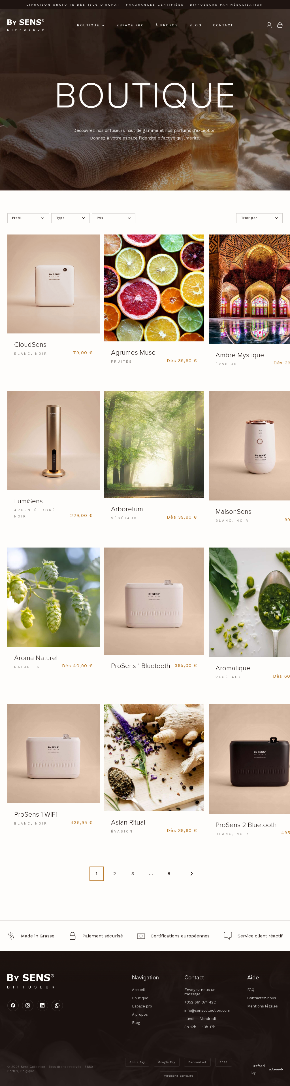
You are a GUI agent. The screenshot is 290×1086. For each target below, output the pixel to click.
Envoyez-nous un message (200, 992)
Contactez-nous (261, 998)
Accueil (138, 990)
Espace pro (130, 25)
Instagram (27, 1005)
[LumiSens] (53, 458)
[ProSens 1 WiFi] (53, 769)
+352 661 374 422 (200, 1002)
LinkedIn (42, 1005)
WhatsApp (57, 1005)
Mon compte (269, 25)
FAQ (250, 990)
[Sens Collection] (25, 25)
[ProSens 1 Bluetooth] (154, 612)
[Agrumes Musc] (154, 303)
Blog (195, 25)
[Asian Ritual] (154, 773)
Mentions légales (262, 1006)
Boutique (88, 25)
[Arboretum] (154, 459)
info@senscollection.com (207, 1010)
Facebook (13, 1005)
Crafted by (258, 1069)
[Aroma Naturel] (53, 612)
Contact (223, 25)
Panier (280, 25)
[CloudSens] (53, 299)
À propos (166, 25)
